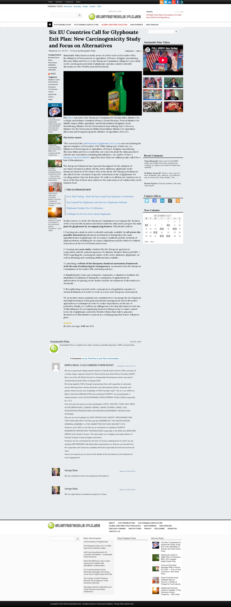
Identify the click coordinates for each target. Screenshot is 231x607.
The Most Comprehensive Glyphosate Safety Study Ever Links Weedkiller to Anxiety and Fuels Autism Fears (54, 125)
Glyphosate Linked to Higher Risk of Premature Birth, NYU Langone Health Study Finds (54, 150)
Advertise (58, 2)
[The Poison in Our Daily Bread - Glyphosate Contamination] (152, 94)
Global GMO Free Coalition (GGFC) (125, 526)
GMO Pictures (134, 528)
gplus (174, 2)
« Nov (146, 242)
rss (162, 2)
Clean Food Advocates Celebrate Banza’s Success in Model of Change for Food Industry (54, 199)
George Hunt (71, 470)
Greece (51, 97)
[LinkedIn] (162, 201)
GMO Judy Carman (117, 528)
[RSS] (178, 201)
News (78, 2)
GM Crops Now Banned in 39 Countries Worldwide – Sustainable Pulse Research (98, 554)
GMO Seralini (152, 24)
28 (162, 236)
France (50, 92)
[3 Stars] (67, 323)
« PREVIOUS (129, 51)
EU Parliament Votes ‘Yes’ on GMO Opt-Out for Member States (97, 547)
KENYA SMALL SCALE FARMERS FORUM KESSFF (89, 365)
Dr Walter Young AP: (152, 173)
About (50, 2)
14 (162, 229)
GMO (99, 6)
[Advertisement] (95, 334)
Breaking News (53, 58)
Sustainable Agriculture (86, 24)
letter (70, 117)
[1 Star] (64, 323)
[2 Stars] (66, 323)
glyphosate (52, 94)
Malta (50, 99)
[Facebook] (155, 201)
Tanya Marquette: (151, 161)
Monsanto (68, 6)
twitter (166, 2)
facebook (178, 2)
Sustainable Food (62, 24)
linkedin (170, 2)
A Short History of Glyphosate (96, 541)
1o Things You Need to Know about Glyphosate (88, 214)
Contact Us (69, 2)
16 (175, 229)
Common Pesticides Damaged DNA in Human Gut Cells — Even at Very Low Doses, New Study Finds (54, 174)
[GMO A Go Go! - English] (173, 106)
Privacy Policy (119, 604)
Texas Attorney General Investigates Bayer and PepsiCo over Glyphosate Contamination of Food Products (164, 17)
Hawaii (85, 6)
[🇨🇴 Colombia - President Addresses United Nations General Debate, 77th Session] (173, 82)
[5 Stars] (71, 323)
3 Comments (76, 358)
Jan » (152, 242)
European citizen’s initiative (76, 157)
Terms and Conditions (105, 604)
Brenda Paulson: (151, 184)
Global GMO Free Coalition (114, 24)
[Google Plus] (170, 201)
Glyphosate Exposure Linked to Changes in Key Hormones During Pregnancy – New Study (54, 224)
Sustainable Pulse (88, 51)
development (53, 84)
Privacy (147, 528)
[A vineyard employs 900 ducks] (152, 106)
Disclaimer (159, 528)
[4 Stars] (69, 323)
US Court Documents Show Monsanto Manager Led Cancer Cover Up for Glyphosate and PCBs (98, 571)
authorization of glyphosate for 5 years (101, 143)
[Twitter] (147, 201)
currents (182, 2)
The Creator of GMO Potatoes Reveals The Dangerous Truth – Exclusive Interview (96, 580)
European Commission (52, 88)
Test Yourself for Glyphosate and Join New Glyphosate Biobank (96, 202)
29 (168, 236)
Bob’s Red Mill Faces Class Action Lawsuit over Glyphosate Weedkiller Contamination (97, 563)
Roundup (77, 6)
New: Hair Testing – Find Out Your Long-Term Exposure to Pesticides (99, 196)
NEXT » (139, 51)
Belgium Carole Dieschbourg (54, 81)
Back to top (130, 604)
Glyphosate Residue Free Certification (84, 208)
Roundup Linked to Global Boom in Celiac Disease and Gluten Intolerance (98, 589)
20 (155, 232)
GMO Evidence (136, 24)
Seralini (92, 6)
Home (49, 24)
